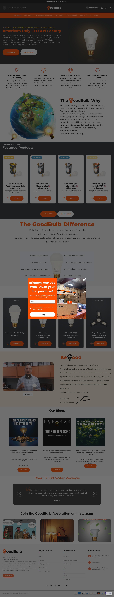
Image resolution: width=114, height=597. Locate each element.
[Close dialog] (84, 280)
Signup (42, 314)
